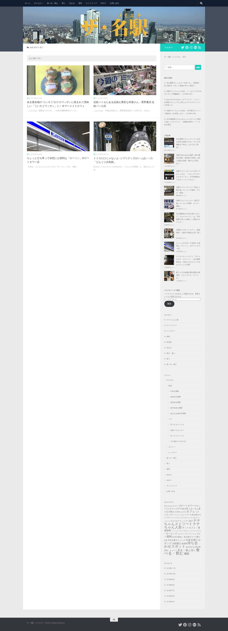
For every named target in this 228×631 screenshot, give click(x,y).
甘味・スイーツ (170, 550)
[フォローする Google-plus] (195, 47)
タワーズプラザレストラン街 (185, 518)
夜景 (165, 540)
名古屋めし (178, 537)
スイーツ (173, 518)
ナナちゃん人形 (173, 320)
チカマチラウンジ (177, 521)
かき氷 (177, 512)
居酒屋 (184, 544)
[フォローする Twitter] (182, 47)
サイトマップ (91, 3)
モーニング (171, 533)
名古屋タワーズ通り (192, 537)
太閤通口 (176, 543)
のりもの (37, 3)
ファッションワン (177, 531)
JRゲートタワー (186, 505)
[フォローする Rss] (199, 47)
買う (63, 3)
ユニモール (181, 534)
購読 (169, 304)
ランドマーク (172, 325)
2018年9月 (171, 579)
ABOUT (103, 3)
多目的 (169, 342)
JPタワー (176, 506)
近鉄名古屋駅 (175, 402)
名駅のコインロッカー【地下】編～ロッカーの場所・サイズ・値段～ (188, 203)
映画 (187, 547)
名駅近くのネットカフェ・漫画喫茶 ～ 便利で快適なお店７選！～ (188, 232)
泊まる (72, 3)
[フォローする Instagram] (191, 47)
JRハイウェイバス (177, 436)
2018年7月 (171, 591)
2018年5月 (171, 602)
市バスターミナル (177, 425)
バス (170, 419)
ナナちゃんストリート (182, 522)
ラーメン (189, 534)
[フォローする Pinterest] (186, 47)
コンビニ (177, 515)
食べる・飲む (52, 3)
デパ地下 (189, 521)
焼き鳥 (198, 547)
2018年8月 (171, 585)
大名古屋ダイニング (176, 540)
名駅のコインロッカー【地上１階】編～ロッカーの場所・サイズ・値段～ (188, 190)
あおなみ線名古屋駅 (178, 413)
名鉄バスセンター (177, 430)
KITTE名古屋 (182, 509)
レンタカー (171, 331)
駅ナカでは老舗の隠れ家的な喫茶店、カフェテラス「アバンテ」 (188, 275)
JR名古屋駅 (174, 391)
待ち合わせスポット (181, 544)
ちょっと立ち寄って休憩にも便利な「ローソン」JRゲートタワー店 (188, 246)
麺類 (186, 553)
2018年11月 (171, 568)
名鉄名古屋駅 (175, 397)
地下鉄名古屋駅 (176, 408)
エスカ (183, 512)
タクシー (171, 447)
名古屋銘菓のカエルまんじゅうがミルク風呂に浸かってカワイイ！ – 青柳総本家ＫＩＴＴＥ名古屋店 (182, 122)
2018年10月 (171, 574)
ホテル (185, 531)
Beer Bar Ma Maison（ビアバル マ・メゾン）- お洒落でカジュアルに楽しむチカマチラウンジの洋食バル (182, 102)
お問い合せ (114, 3)
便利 (80, 3)
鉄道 (170, 386)
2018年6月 (171, 596)
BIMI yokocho (168, 506)
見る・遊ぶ (171, 353)
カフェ (190, 511)
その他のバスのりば (178, 441)
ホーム (27, 3)
